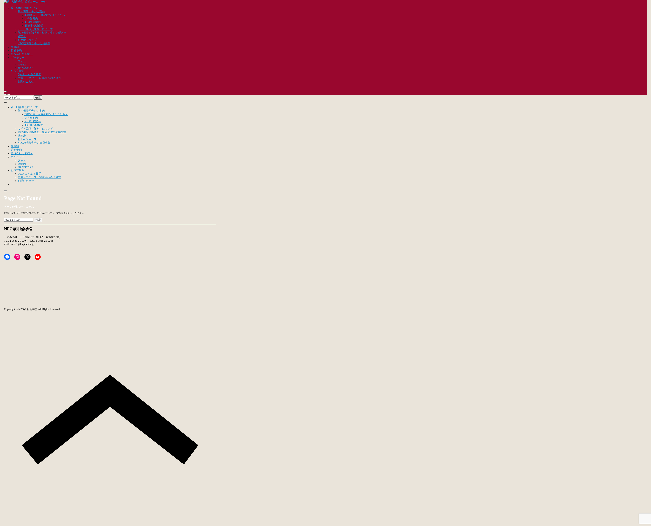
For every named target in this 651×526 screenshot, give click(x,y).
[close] (5, 91)
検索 (38, 97)
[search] (5, 94)
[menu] (8, 94)
